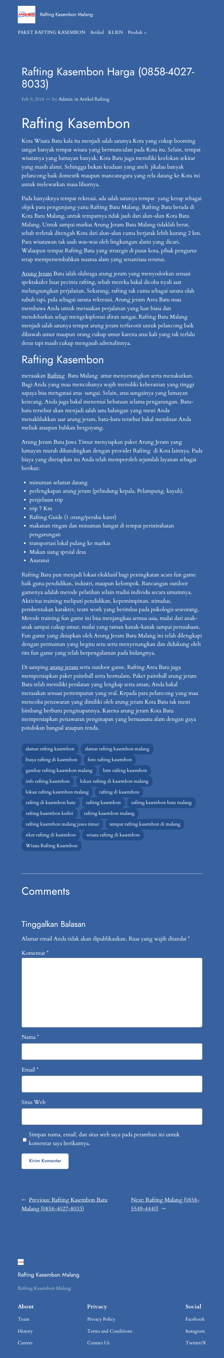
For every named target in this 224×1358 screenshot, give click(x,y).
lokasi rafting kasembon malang (57, 792)
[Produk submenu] (145, 32)
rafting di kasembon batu (51, 802)
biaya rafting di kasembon (51, 759)
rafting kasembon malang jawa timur (62, 824)
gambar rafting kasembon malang (59, 770)
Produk (135, 32)
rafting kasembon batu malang (161, 802)
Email (30, 1070)
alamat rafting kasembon (50, 749)
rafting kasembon (103, 802)
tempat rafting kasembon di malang (145, 824)
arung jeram (64, 667)
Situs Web (34, 1102)
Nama (30, 1037)
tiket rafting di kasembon (51, 835)
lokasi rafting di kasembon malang (114, 781)
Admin (66, 99)
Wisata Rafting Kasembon (52, 846)
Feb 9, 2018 (33, 99)
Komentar (35, 953)
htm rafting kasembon (125, 770)
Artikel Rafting (94, 99)
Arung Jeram (37, 273)
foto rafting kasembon (110, 759)
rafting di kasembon (119, 792)
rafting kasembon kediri (50, 813)
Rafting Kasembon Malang (66, 14)
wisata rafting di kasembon (113, 835)
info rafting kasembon (48, 781)
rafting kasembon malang (109, 813)
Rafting (56, 376)
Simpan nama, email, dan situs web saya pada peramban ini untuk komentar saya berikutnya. (104, 1139)
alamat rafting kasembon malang (117, 749)
